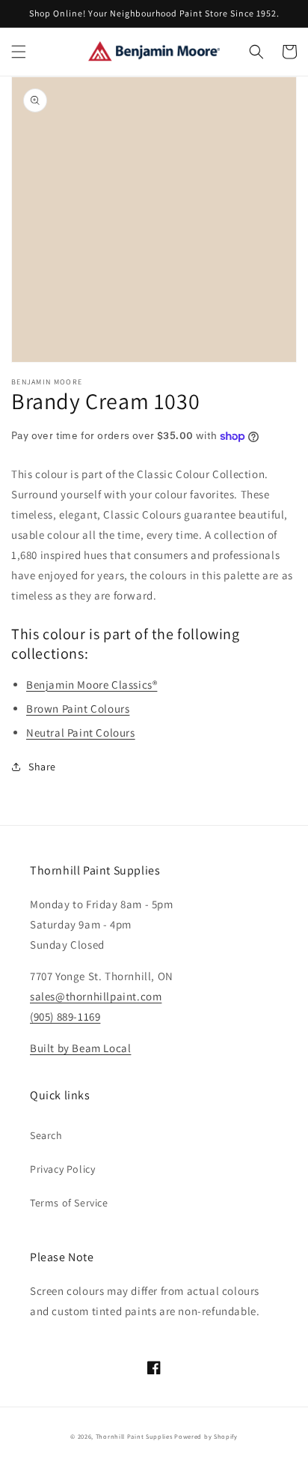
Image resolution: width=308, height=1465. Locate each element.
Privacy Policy (62, 1169)
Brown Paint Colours (77, 708)
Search (46, 1135)
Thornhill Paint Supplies (134, 1436)
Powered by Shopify (206, 1436)
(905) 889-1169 (65, 1016)
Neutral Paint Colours (80, 732)
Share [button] (42, 766)
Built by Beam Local (80, 1048)
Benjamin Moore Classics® (91, 684)
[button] (18, 51)
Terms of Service (69, 1202)
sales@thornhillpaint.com (95, 996)
